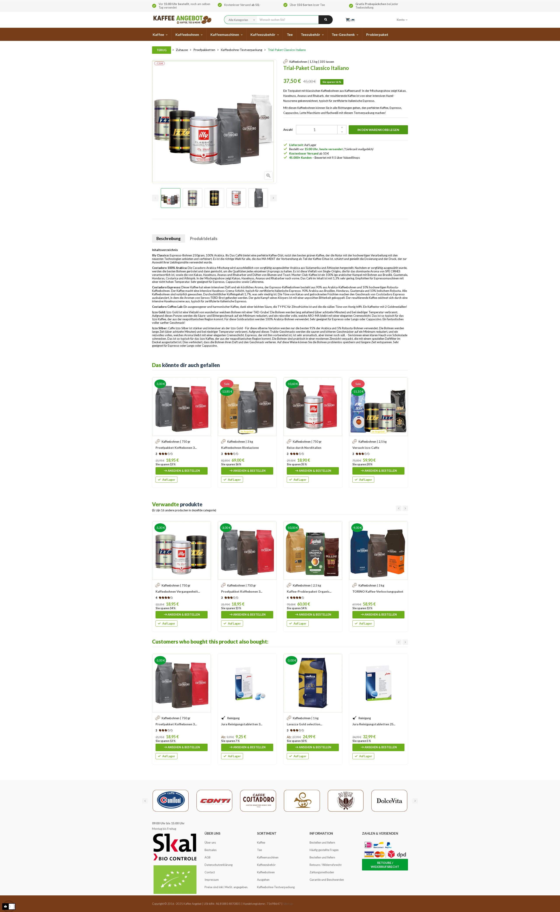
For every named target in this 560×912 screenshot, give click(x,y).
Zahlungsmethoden (322, 872)
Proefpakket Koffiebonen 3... (176, 447)
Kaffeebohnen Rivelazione (240, 447)
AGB (207, 857)
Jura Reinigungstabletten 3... (241, 724)
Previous (155, 198)
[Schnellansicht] (205, 382)
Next (273, 198)
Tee (259, 850)
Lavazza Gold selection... (304, 724)
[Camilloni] (170, 800)
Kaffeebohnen (266, 872)
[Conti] (214, 800)
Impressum (212, 879)
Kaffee (261, 842)
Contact (210, 872)
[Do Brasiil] (345, 800)
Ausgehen (263, 879)
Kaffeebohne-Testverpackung (276, 887)
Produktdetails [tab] (203, 238)
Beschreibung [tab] (168, 238)
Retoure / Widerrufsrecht (325, 865)
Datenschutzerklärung (219, 865)
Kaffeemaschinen (267, 857)
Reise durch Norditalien (304, 447)
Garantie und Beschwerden (327, 879)
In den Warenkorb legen (378, 130)
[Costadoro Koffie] (258, 800)
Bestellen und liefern (322, 842)
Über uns (210, 842)
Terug (161, 50)
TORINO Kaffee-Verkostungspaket (377, 591)
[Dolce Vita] (389, 800)
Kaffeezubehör (266, 865)
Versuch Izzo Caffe (365, 447)
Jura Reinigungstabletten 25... (373, 724)
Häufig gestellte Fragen (324, 850)
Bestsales (211, 850)
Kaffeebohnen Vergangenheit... (178, 591)
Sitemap (288, 903)
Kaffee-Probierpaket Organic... (309, 591)
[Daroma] (301, 800)
